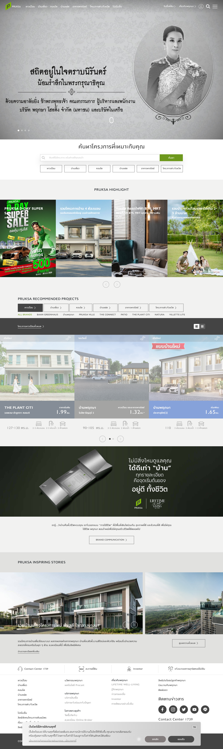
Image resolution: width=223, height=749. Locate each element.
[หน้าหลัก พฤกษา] (13, 6)
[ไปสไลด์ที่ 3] (25, 130)
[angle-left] (126, 624)
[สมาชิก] (201, 6)
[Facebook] (163, 709)
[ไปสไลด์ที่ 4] (29, 130)
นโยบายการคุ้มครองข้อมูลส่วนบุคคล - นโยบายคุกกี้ (52, 740)
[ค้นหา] (208, 6)
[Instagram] (174, 709)
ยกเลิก (155, 739)
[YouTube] (195, 709)
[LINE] (206, 709)
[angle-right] (134, 624)
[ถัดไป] (117, 284)
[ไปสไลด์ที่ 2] (22, 130)
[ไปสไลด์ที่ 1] (18, 130)
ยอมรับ (181, 739)
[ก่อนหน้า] (106, 284)
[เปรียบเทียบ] (68, 338)
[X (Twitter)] (185, 709)
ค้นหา (171, 158)
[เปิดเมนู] (215, 6)
